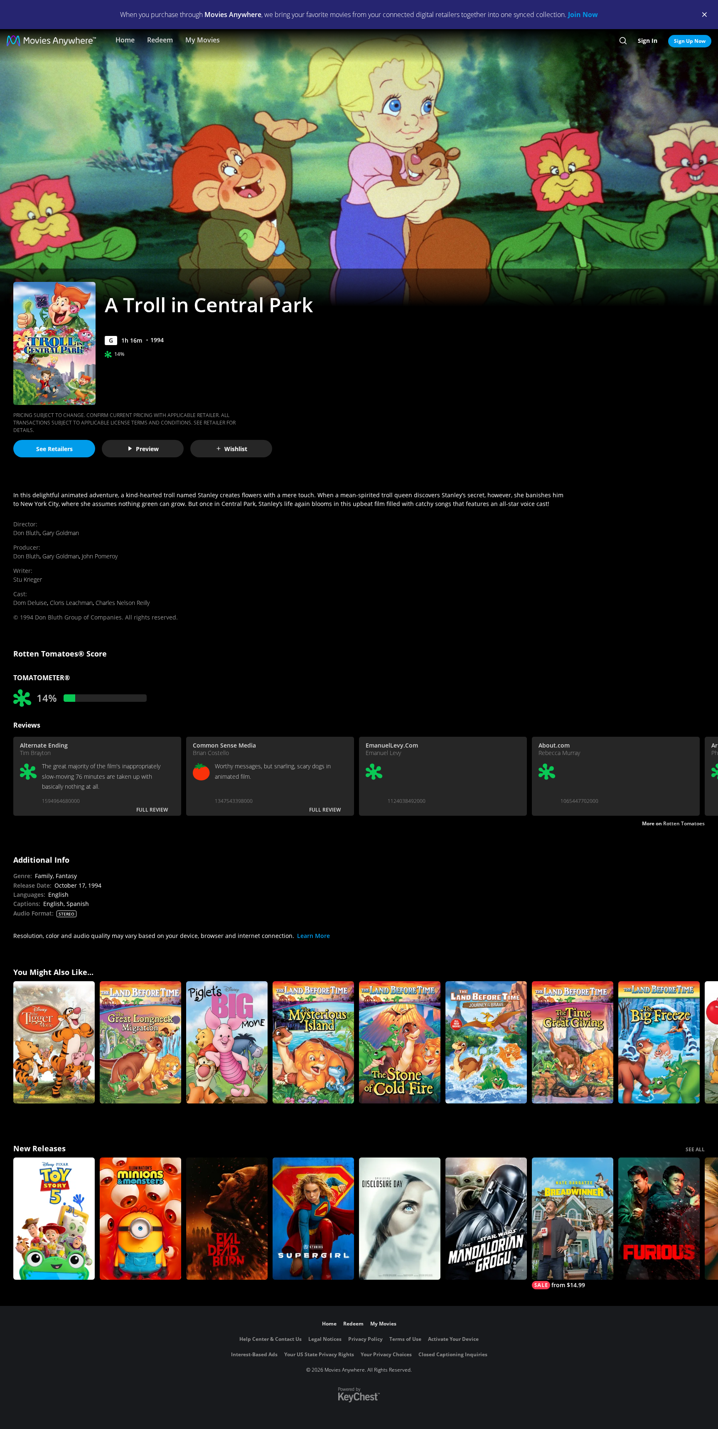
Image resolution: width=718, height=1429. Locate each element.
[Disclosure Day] (399, 1219)
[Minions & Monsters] (140, 1219)
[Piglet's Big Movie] (227, 1042)
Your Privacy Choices (386, 1354)
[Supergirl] (313, 1219)
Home (125, 39)
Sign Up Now (690, 40)
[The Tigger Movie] (54, 1042)
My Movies (202, 39)
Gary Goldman (60, 533)
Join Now (583, 14)
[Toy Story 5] (54, 1219)
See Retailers (54, 449)
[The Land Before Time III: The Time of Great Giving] (572, 1042)
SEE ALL (695, 1149)
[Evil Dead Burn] (227, 1219)
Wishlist (235, 449)
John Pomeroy (100, 556)
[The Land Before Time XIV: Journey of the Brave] (486, 1042)
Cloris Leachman (71, 603)
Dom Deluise (30, 603)
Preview (147, 449)
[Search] (623, 41)
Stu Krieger (27, 579)
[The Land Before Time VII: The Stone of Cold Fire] (399, 1042)
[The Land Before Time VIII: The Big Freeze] (659, 1042)
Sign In (647, 40)
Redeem (160, 39)
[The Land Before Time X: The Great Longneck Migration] (140, 1042)
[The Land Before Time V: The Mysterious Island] (313, 1042)
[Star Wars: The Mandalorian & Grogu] (486, 1219)
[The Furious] (659, 1219)
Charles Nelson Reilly (123, 603)
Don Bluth (26, 533)
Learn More (313, 936)
